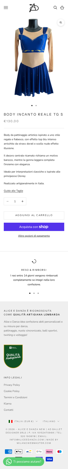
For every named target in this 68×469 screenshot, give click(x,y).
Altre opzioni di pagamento (34, 236)
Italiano (49, 421)
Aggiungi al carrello (34, 215)
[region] (34, 273)
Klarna (7, 403)
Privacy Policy (12, 385)
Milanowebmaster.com (34, 443)
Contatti (8, 410)
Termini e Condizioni (15, 397)
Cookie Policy (11, 391)
